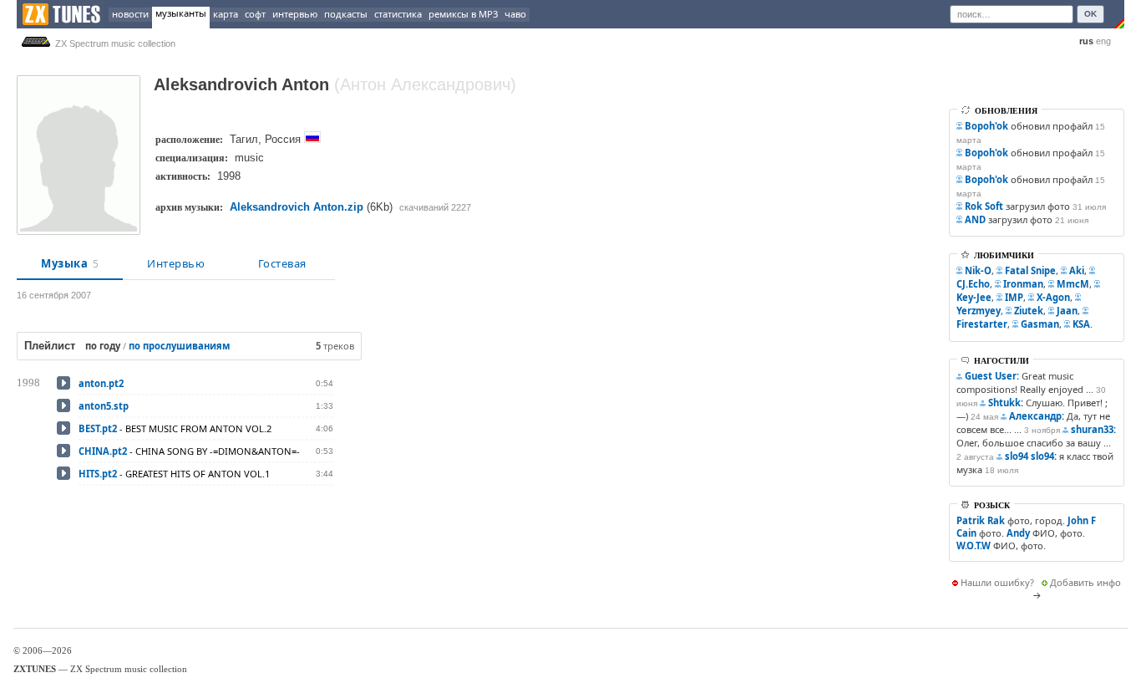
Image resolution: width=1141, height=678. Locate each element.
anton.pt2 (101, 383)
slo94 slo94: (1031, 456)
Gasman (1040, 324)
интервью (294, 14)
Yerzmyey (978, 310)
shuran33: (1093, 429)
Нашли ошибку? (997, 582)
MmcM (1073, 284)
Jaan (1067, 310)
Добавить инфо (1085, 582)
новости (130, 14)
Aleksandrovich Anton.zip (296, 207)
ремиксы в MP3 (463, 14)
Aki (1076, 270)
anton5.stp (104, 406)
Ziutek (1028, 310)
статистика (398, 14)
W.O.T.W (973, 545)
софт (255, 14)
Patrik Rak (980, 520)
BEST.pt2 (98, 428)
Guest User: (992, 376)
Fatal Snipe (1030, 270)
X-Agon (1053, 297)
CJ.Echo (973, 284)
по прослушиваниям (179, 345)
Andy (1018, 533)
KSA (1081, 324)
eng (1103, 41)
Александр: (1036, 416)
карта (225, 14)
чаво (515, 14)
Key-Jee (973, 297)
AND (975, 219)
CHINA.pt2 (103, 451)
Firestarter (981, 324)
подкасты (346, 14)
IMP (1014, 297)
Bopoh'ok (986, 126)
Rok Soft (984, 206)
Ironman (1023, 284)
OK (1090, 13)
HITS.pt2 (98, 473)
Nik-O (978, 270)
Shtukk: (1005, 402)
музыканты (180, 13)
